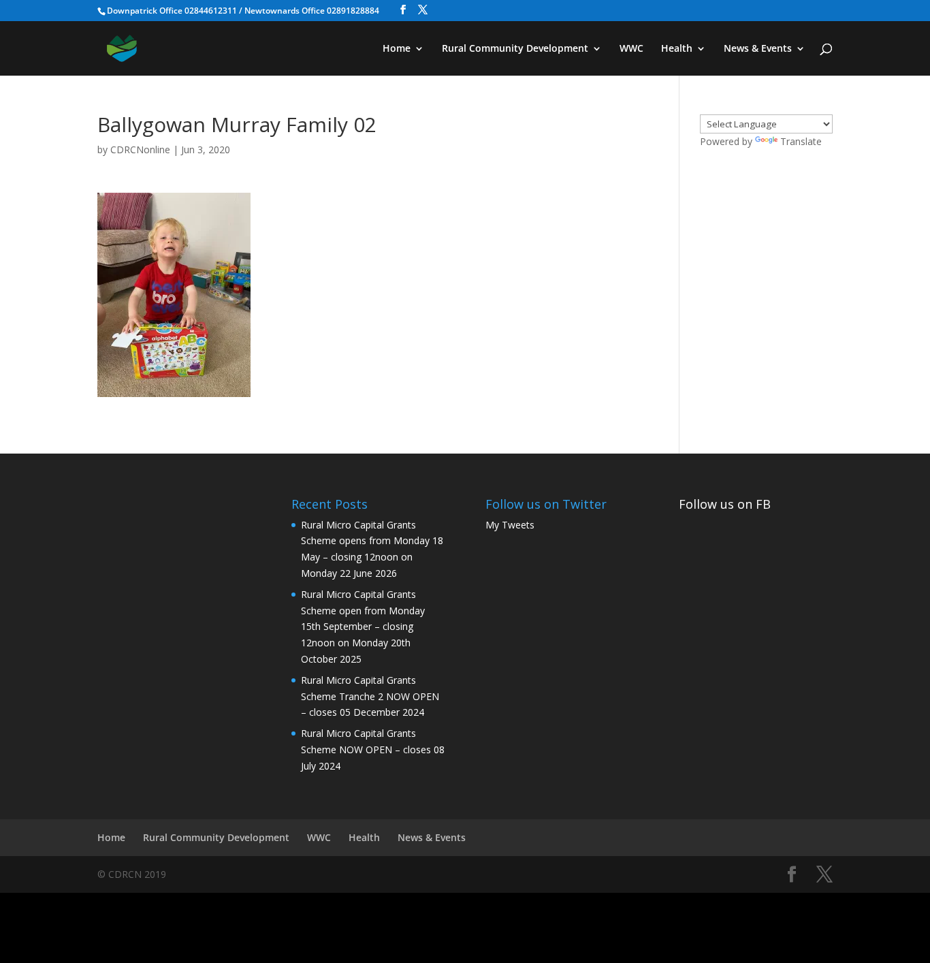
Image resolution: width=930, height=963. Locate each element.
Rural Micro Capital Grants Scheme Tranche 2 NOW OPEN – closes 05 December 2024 (370, 696)
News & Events (758, 49)
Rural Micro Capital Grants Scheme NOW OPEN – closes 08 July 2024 (373, 749)
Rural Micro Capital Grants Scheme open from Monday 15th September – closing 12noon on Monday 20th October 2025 (363, 626)
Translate (801, 141)
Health (676, 49)
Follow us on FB (725, 504)
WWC (631, 49)
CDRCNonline (140, 149)
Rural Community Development (515, 49)
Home (397, 49)
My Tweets (509, 524)
